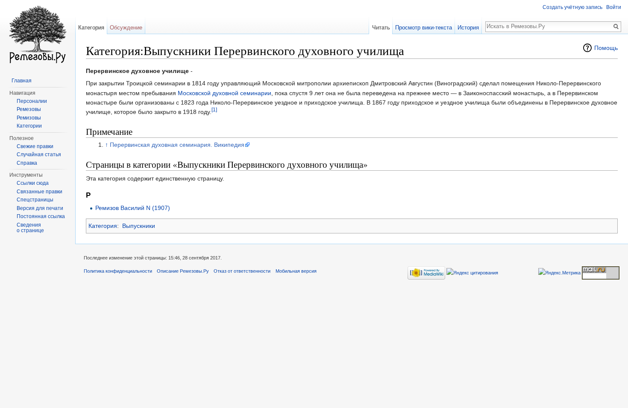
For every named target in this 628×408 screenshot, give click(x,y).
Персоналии (32, 101)
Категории (29, 126)
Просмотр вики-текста (423, 27)
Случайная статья (39, 154)
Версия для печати (40, 208)
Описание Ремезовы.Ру (183, 271)
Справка (27, 163)
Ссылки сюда (33, 183)
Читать (381, 27)
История (468, 27)
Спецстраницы (35, 200)
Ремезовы (29, 109)
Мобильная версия (296, 271)
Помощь (606, 47)
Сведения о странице (30, 228)
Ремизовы (29, 118)
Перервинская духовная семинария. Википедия (177, 144)
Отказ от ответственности (242, 271)
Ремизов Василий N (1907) (132, 207)
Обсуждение (126, 27)
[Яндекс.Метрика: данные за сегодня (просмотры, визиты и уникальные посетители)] (559, 272)
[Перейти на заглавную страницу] (37, 34)
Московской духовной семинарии (224, 93)
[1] (214, 110)
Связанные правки (39, 192)
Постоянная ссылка (41, 216)
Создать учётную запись (572, 7)
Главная (22, 81)
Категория (102, 225)
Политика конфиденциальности (118, 271)
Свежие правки (35, 146)
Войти (613, 7)
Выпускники (138, 225)
